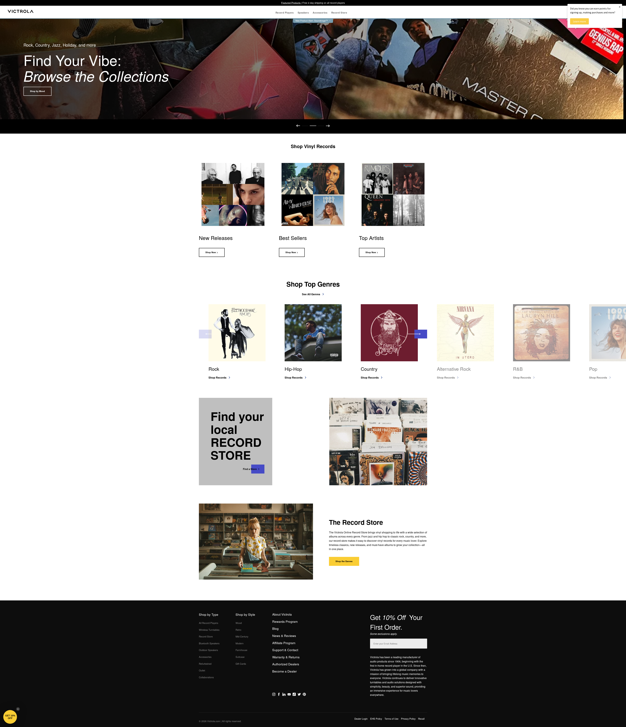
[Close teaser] (18, 709)
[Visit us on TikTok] (294, 695)
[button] (10, 717)
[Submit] (424, 643)
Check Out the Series (40, 91)
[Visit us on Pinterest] (304, 695)
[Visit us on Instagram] (273, 695)
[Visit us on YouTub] (289, 695)
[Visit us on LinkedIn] (283, 695)
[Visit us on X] (299, 695)
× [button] (619, 7)
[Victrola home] (20, 12)
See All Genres (311, 294)
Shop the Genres (343, 561)
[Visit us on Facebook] (278, 695)
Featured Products (291, 2)
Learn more (579, 21)
